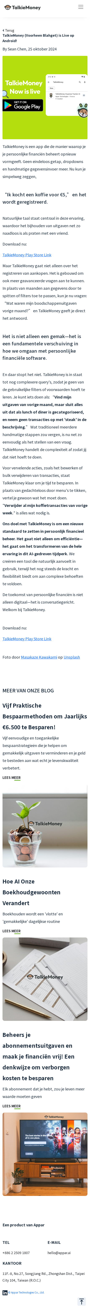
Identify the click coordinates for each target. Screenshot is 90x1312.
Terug (9, 30)
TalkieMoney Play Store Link (27, 254)
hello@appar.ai (59, 1252)
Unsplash (72, 657)
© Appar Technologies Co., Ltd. (26, 1292)
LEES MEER (12, 777)
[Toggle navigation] (80, 7)
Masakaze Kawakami (39, 657)
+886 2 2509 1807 (16, 1252)
